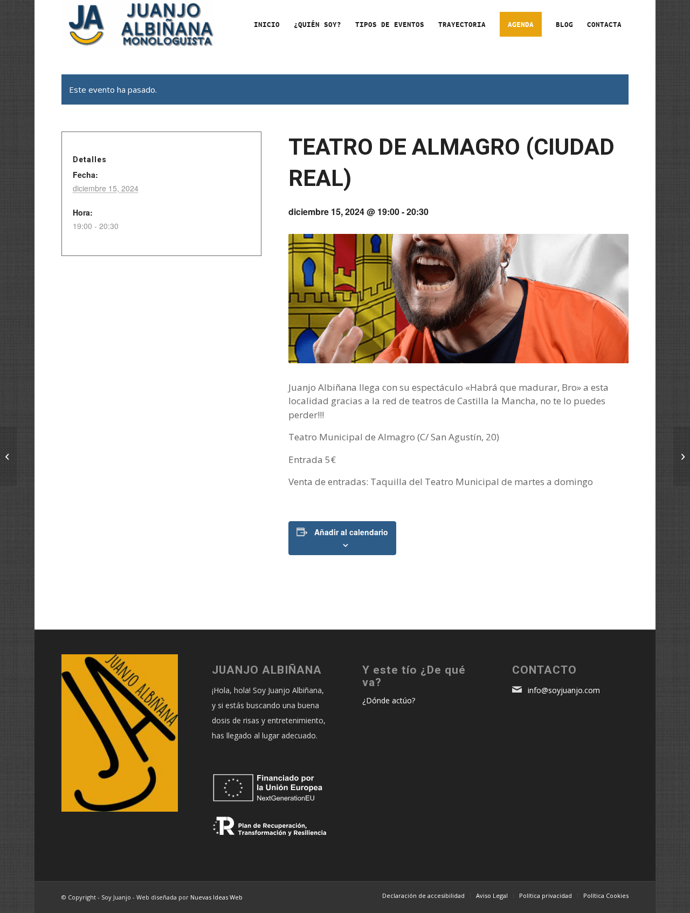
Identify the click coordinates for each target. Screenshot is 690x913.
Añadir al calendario (351, 532)
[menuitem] (267, 24)
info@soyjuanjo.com (563, 690)
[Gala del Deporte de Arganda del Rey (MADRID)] (8, 456)
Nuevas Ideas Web (216, 897)
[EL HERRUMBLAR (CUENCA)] (681, 456)
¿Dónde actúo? (388, 700)
